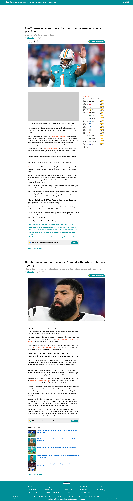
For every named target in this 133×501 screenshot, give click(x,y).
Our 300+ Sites (84, 487)
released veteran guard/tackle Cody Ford (45, 347)
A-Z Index (68, 492)
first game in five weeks (58, 136)
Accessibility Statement (52, 492)
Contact (67, 487)
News (20, 2)
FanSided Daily (32, 490)
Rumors (25, 2)
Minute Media (19, 496)
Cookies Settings (85, 492)
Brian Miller (30, 38)
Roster (45, 2)
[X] (123, 2)
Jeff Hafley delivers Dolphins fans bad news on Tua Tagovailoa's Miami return (52, 233)
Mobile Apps (100, 487)
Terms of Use (84, 490)
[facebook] (120, 2)
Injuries (51, 2)
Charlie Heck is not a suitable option (40, 381)
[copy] (37, 41)
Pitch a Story (48, 490)
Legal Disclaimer (33, 492)
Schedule (31, 2)
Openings (47, 487)
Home (29, 248)
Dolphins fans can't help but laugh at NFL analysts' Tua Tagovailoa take (52, 227)
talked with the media (51, 148)
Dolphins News (37, 248)
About (30, 487)
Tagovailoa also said (34, 167)
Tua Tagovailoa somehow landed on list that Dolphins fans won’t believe (53, 230)
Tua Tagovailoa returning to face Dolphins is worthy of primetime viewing (53, 237)
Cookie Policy (101, 490)
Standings (39, 2)
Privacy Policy (69, 490)
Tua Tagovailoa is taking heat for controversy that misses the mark (51, 224)
